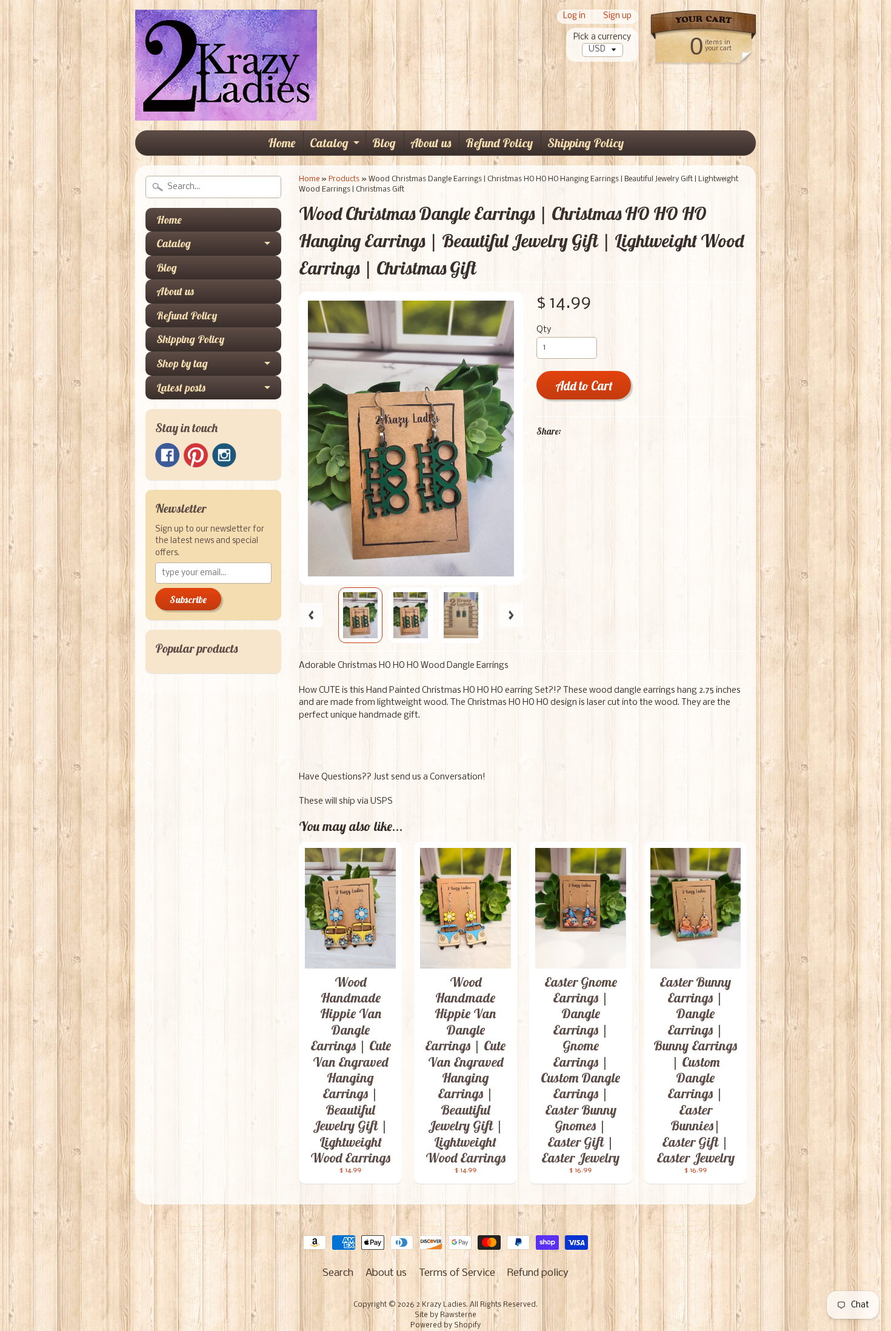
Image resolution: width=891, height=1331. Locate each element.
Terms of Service (457, 1273)
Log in (574, 17)
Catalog (329, 142)
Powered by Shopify (445, 1325)
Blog (384, 142)
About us (430, 142)
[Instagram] (224, 455)
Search (337, 1273)
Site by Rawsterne (445, 1315)
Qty (543, 330)
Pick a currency (602, 37)
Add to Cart (584, 385)
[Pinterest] (196, 455)
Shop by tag (182, 363)
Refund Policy (499, 142)
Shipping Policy (585, 142)
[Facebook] (167, 455)
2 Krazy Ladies (441, 1305)
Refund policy (538, 1273)
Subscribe (188, 599)
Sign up (617, 17)
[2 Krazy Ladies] (226, 102)
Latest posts (180, 388)
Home (281, 142)
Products (344, 179)
